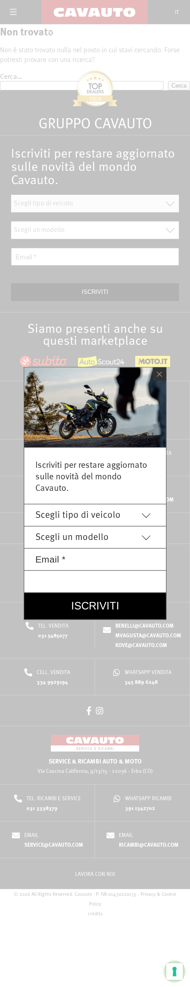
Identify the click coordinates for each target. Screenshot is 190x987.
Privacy (148, 894)
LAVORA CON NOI (95, 874)
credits (95, 913)
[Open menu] (13, 12)
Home (55, 32)
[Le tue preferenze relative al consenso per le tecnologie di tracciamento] (174, 971)
